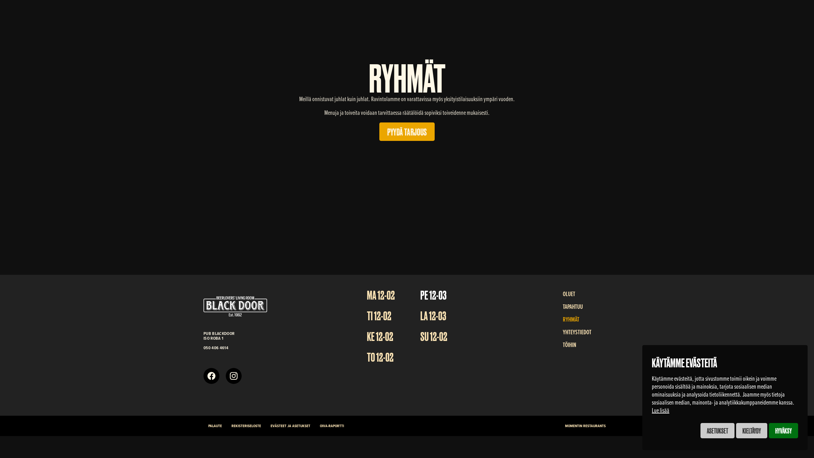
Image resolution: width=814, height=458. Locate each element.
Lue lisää (660, 410)
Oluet (569, 293)
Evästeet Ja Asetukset (290, 426)
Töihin (569, 344)
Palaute (215, 426)
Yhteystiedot (577, 332)
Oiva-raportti (332, 426)
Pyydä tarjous (407, 131)
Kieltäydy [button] (751, 430)
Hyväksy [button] (783, 430)
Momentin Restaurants (585, 426)
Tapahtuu (573, 306)
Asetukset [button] (717, 430)
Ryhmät (571, 319)
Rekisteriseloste (246, 426)
